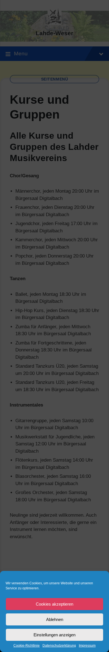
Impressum (87, 646)
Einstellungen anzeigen (54, 634)
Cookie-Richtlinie (26, 646)
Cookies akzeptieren (54, 604)
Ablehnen (54, 619)
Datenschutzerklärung (59, 646)
